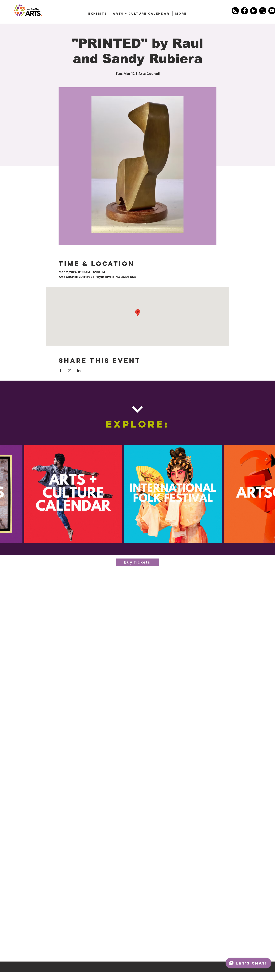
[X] (262, 10)
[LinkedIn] (253, 10)
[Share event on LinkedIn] (79, 370)
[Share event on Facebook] (60, 370)
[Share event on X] (69, 370)
